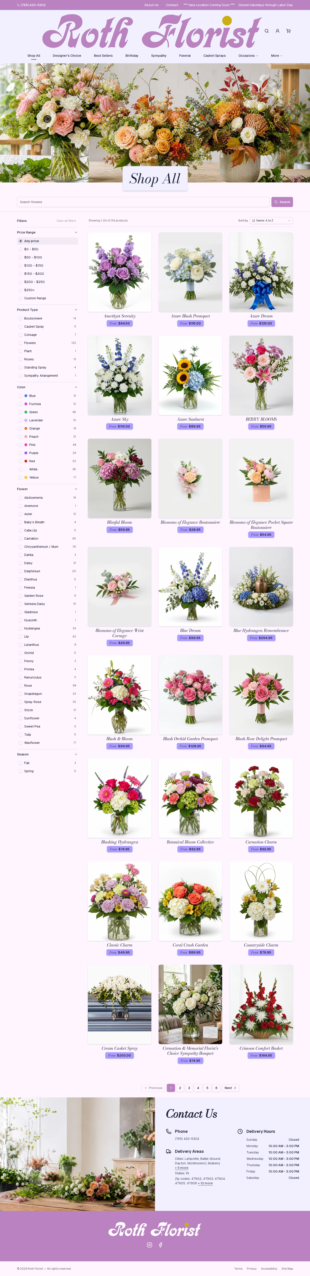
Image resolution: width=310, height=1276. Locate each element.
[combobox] (271, 220)
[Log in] (277, 30)
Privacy (251, 1269)
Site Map (287, 1269)
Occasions (247, 56)
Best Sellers (103, 56)
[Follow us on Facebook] (160, 1244)
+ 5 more (181, 1168)
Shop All (33, 56)
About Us (151, 5)
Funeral (185, 56)
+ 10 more (205, 1183)
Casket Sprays (214, 56)
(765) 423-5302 (33, 5)
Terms (238, 1269)
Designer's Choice (67, 56)
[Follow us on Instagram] (149, 1244)
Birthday (131, 56)
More (275, 56)
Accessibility (269, 1269)
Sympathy (159, 56)
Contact (172, 5)
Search (285, 202)
